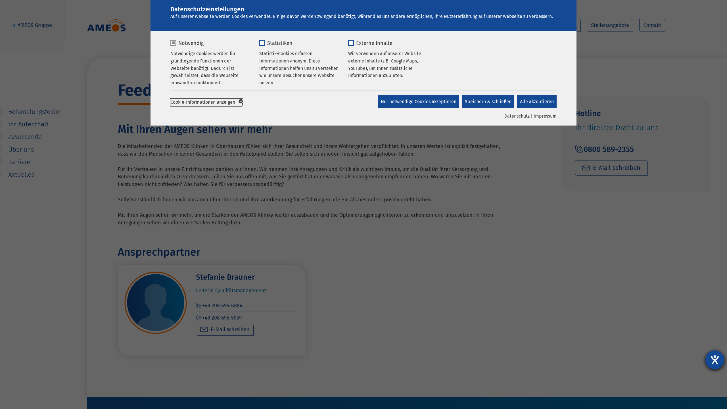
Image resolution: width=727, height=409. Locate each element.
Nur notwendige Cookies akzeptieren (418, 101)
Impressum (545, 116)
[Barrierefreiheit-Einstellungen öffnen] (714, 359)
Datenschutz (517, 116)
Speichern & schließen (488, 101)
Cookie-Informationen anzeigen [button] (203, 102)
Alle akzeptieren (537, 101)
